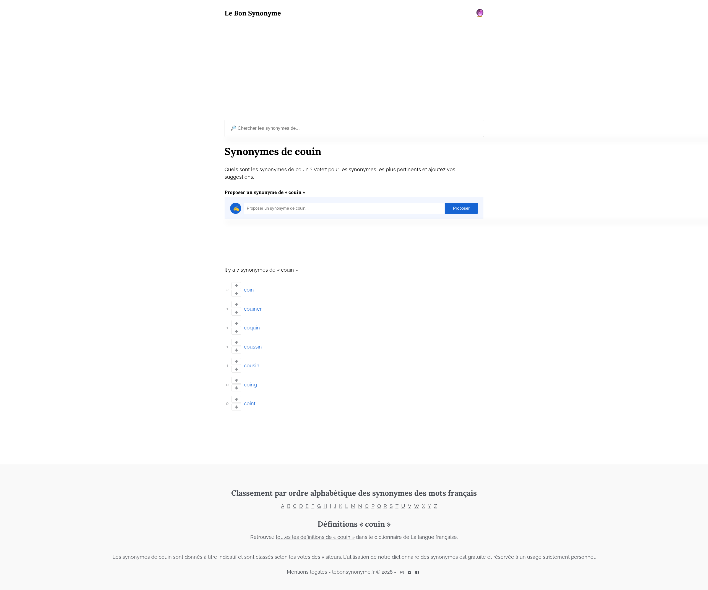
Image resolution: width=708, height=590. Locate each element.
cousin (251, 365)
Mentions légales (307, 572)
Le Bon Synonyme (253, 13)
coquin (252, 328)
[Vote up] (236, 285)
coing (250, 385)
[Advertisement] (354, 69)
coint (250, 403)
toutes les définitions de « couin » (315, 537)
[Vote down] (236, 293)
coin (249, 290)
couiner (253, 309)
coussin (253, 347)
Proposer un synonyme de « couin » (265, 192)
